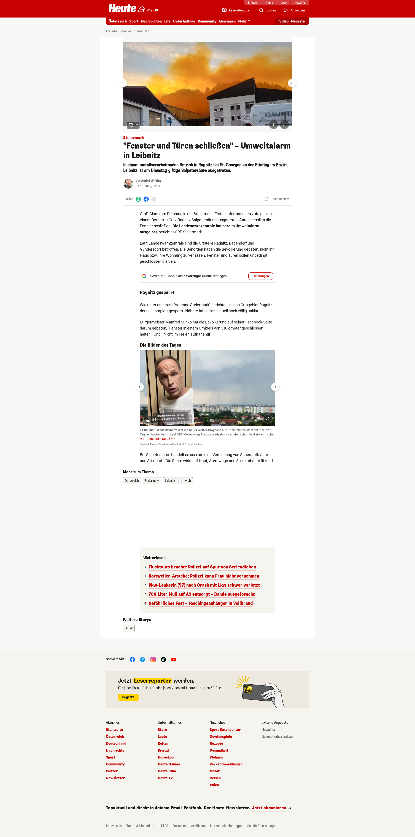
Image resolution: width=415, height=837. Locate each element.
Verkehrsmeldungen (226, 764)
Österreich (118, 21)
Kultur (163, 743)
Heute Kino (167, 771)
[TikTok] (163, 659)
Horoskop (166, 757)
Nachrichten (116, 750)
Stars (162, 730)
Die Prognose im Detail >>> (157, 438)
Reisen (215, 778)
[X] (142, 659)
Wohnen (216, 757)
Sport (134, 21)
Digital (163, 750)
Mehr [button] (242, 21)
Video (284, 21)
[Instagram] (153, 659)
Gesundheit (219, 750)
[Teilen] (153, 199)
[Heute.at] (122, 8)
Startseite (111, 30)
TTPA (164, 826)
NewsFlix (268, 730)
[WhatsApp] (138, 199)
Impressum (114, 826)
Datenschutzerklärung (189, 826)
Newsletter (115, 778)
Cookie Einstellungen (262, 826)
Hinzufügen (260, 276)
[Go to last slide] (123, 83)
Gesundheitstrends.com (279, 737)
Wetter (112, 771)
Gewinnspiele (221, 737)
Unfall (129, 628)
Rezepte (216, 743)
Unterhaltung (184, 21)
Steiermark (142, 30)
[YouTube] (173, 659)
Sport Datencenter (225, 730)
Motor (215, 771)
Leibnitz (170, 481)
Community (207, 21)
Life (167, 21)
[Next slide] (292, 83)
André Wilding (151, 181)
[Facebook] (146, 199)
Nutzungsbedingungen (226, 826)
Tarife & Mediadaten (141, 826)
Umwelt (185, 481)
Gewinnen (227, 21)
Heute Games (169, 764)
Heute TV (165, 778)
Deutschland (116, 743)
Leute (162, 737)
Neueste (298, 21)
